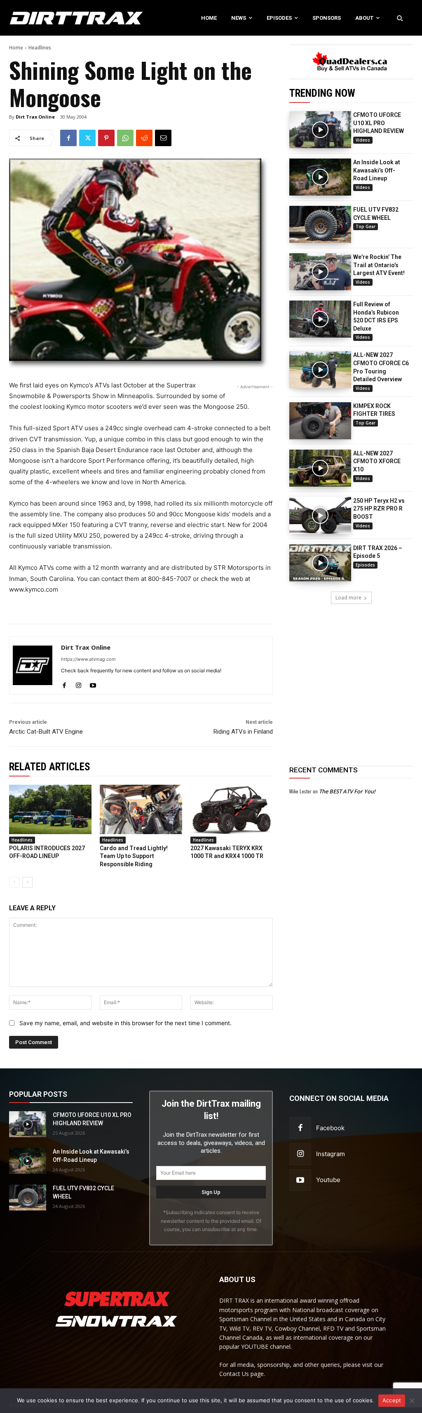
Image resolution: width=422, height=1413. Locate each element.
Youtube (328, 1180)
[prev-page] (14, 882)
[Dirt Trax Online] (32, 665)
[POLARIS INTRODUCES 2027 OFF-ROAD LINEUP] (50, 809)
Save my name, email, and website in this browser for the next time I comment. (125, 1022)
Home (16, 47)
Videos (363, 140)
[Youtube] (93, 684)
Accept (391, 1400)
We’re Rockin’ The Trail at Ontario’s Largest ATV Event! (379, 265)
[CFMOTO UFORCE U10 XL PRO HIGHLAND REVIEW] (320, 129)
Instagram (330, 1154)
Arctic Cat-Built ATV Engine (46, 731)
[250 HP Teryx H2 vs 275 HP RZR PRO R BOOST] (320, 515)
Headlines (39, 47)
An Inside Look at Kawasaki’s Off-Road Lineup (376, 170)
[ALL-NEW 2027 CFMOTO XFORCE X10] (320, 468)
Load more (348, 597)
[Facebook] (68, 138)
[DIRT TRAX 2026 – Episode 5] (320, 562)
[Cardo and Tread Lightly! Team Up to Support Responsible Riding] (141, 809)
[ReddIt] (144, 138)
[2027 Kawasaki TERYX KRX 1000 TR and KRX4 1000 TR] (231, 809)
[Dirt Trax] (44, 18)
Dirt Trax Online (35, 117)
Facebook (330, 1128)
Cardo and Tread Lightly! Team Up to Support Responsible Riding (134, 856)
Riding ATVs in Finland (243, 731)
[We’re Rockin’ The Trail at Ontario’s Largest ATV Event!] (320, 271)
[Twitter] (87, 138)
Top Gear (365, 226)
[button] (400, 18)
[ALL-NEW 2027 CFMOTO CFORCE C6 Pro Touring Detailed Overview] (320, 369)
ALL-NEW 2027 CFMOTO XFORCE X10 (377, 461)
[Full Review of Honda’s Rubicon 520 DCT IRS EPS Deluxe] (320, 319)
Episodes (365, 565)
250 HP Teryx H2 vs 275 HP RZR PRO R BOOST (379, 508)
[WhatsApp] (125, 138)
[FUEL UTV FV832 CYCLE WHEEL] (320, 224)
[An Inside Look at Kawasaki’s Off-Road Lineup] (320, 177)
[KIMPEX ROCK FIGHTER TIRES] (320, 420)
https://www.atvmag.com (88, 659)
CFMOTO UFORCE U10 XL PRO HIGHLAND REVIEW (378, 123)
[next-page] (27, 882)
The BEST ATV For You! (347, 791)
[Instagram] (78, 684)
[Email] (163, 138)
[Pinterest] (106, 138)
